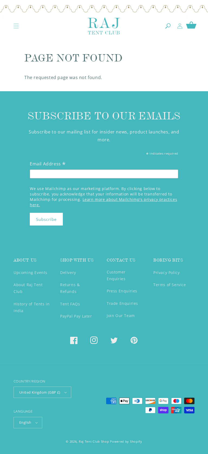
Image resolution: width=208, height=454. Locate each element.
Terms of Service (169, 284)
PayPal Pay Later (76, 316)
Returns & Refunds (70, 288)
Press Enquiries (122, 290)
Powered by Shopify (126, 441)
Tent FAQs (70, 303)
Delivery (68, 272)
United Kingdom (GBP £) (39, 392)
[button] (16, 26)
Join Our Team (121, 315)
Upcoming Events (30, 272)
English (25, 422)
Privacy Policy (166, 272)
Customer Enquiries (116, 275)
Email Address (48, 164)
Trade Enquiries (122, 303)
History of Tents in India (32, 307)
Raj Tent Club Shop (94, 441)
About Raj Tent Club (28, 288)
